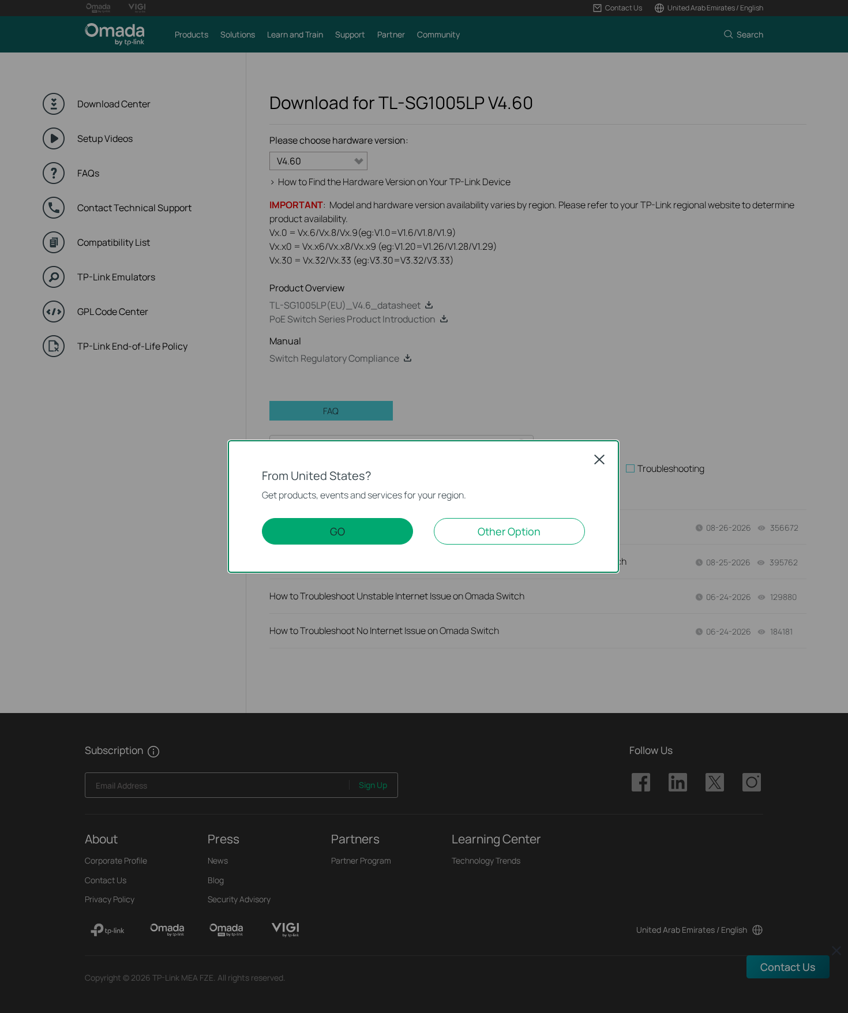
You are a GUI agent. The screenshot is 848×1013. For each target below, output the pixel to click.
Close (599, 459)
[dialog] (424, 506)
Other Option (509, 531)
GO (337, 531)
